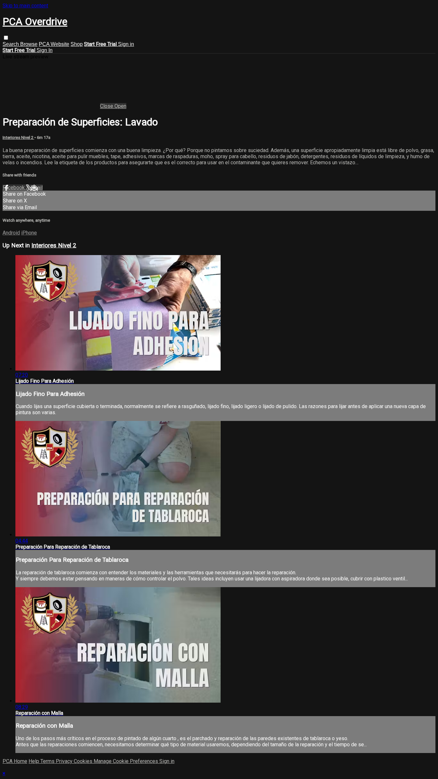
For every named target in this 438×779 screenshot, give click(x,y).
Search (11, 44)
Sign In (45, 50)
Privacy (65, 761)
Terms (48, 761)
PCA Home (15, 761)
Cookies (84, 761)
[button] (6, 38)
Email (36, 187)
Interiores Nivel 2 (18, 137)
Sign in (126, 44)
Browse (29, 44)
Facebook (14, 187)
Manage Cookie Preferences (126, 761)
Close (107, 106)
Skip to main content (25, 6)
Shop (77, 44)
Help (34, 761)
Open (120, 106)
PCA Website (54, 44)
